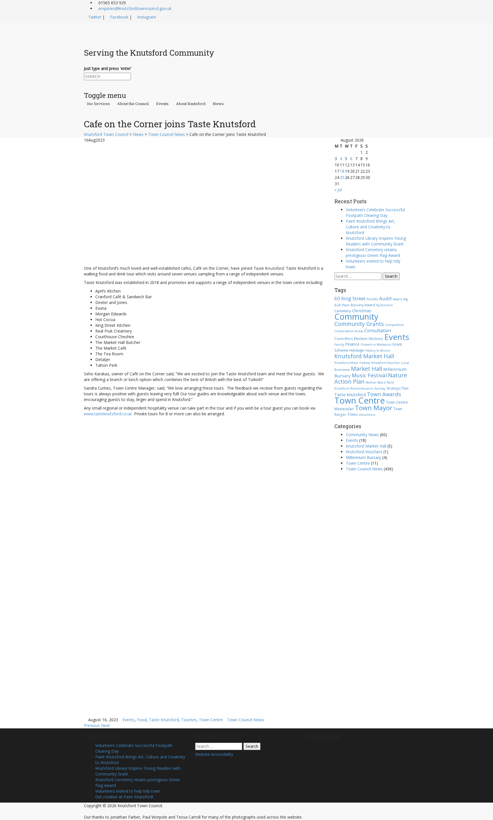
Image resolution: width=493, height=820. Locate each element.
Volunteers (367, 415)
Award (397, 299)
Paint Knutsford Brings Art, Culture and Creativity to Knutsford (370, 226)
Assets (372, 299)
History (370, 350)
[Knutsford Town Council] (135, 32)
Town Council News (245, 719)
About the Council (133, 104)
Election (360, 338)
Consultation (377, 330)
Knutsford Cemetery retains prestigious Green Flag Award (373, 252)
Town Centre (211, 719)
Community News (362, 434)
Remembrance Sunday (367, 388)
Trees (352, 414)
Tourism (189, 719)
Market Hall (366, 368)
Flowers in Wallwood (376, 344)
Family (339, 344)
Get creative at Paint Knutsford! (124, 796)
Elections (376, 338)
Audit (385, 298)
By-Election (384, 305)
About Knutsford (190, 104)
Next (105, 725)
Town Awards (384, 394)
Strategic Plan (397, 388)
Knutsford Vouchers (364, 451)
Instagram (146, 17)
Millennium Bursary (363, 457)
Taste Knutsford (164, 719)
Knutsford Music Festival (352, 363)
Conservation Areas (348, 331)
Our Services (98, 104)
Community (356, 316)
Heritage (356, 350)
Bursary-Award (363, 305)
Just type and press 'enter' (108, 68)
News (218, 104)
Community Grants (359, 324)
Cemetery (342, 310)
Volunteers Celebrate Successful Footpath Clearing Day (375, 212)
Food (142, 719)
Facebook (119, 17)
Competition (394, 325)
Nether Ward (375, 382)
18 (342, 171)
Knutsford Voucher (385, 363)
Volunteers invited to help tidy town (127, 791)
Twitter (94, 17)
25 (342, 177)
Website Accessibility (214, 754)
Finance (352, 344)
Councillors (343, 338)
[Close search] (85, 83)
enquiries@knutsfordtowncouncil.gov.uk (134, 8)
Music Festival (369, 375)
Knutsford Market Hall (364, 356)
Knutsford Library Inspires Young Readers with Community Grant (376, 241)
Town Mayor (373, 407)
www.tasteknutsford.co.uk (108, 413)
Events (162, 104)
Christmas (361, 310)
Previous (92, 725)
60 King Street (349, 298)
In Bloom (383, 350)
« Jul (338, 189)
